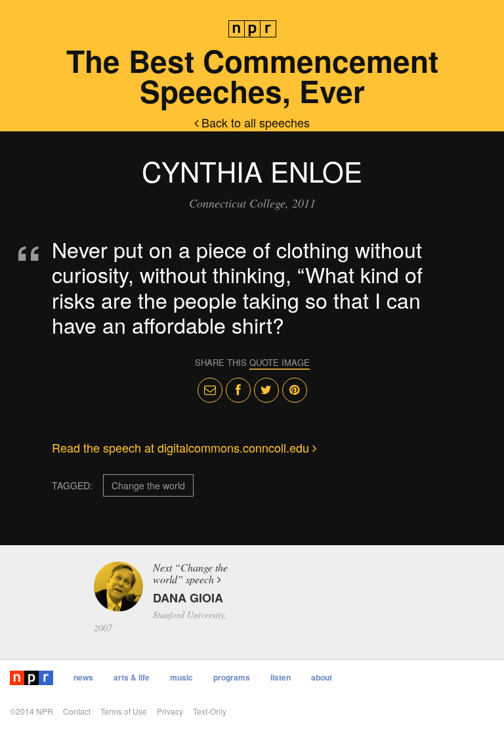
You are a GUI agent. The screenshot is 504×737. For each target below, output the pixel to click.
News (83, 677)
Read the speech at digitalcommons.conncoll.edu (182, 447)
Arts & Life (132, 677)
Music (181, 677)
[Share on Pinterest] (294, 390)
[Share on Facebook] (238, 390)
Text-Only (209, 711)
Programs (231, 677)
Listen (280, 677)
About (321, 677)
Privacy (170, 711)
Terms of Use (123, 711)
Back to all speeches (254, 122)
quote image (279, 362)
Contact (77, 711)
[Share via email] (210, 390)
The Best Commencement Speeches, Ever (252, 75)
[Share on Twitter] (266, 390)
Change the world (148, 485)
